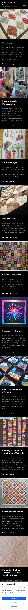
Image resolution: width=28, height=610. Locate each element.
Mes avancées (9, 219)
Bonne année (8, 43)
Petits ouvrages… (10, 163)
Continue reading (9, 64)
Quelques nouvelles (11, 275)
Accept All (14, 598)
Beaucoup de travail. (12, 331)
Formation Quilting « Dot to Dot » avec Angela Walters (11, 573)
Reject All (14, 606)
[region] (14, 596)
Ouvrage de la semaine (13, 512)
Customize (14, 602)
